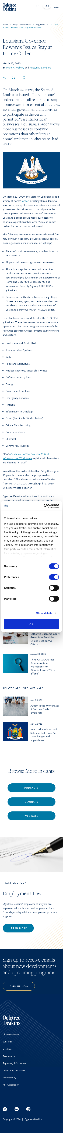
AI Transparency (11, 1084)
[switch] (54, 577)
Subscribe (7, 1041)
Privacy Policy (9, 1077)
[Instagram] (28, 1109)
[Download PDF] (4, 78)
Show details (44, 612)
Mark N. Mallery (15, 67)
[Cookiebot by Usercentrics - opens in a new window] (44, 506)
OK (31, 624)
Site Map (7, 1049)
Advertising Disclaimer (14, 1070)
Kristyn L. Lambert (40, 67)
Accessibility (9, 1056)
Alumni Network (11, 1034)
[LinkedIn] (17, 1109)
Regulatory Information (14, 1063)
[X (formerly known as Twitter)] (5, 1109)
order (25, 201)
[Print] (13, 78)
